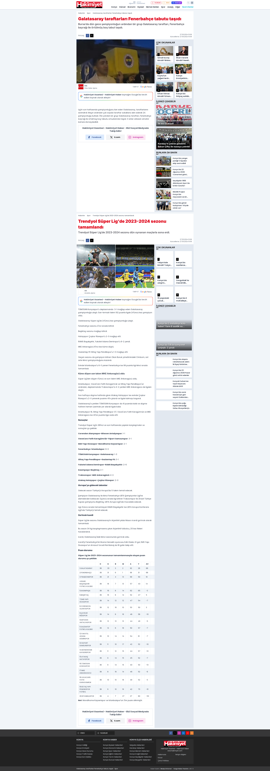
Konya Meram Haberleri (139, 751)
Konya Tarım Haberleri (112, 757)
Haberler (81, 13)
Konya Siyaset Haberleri (113, 745)
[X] (175, 733)
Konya (114, 7)
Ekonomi (131, 7)
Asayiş (170, 7)
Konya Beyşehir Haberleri (140, 760)
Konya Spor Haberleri (112, 751)
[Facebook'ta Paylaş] (87, 35)
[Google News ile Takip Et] (146, 87)
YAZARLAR (157, 3)
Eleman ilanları (152, 7)
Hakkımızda (162, 754)
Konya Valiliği (81, 745)
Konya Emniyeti (82, 748)
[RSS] (192, 733)
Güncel (122, 7)
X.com (117, 137)
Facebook (96, 137)
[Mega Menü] (192, 2)
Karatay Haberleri (137, 748)
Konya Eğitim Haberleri (112, 754)
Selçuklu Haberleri (137, 745)
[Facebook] (170, 733)
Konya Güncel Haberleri (113, 760)
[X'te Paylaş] (91, 35)
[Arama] (188, 2)
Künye (160, 758)
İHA (90, 87)
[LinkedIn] (183, 733)
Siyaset (140, 7)
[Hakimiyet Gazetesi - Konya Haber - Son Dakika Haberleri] (175, 744)
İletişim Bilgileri (181, 754)
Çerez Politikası (163, 761)
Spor (163, 7)
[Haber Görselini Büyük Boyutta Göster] (115, 61)
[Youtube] (187, 733)
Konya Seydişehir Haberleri (141, 757)
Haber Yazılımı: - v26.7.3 (172, 769)
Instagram (138, 137)
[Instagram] (179, 733)
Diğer (177, 7)
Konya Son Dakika (83, 757)
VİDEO (168, 3)
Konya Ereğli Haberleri (139, 754)
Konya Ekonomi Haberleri (113, 748)
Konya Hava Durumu (84, 751)
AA (89, 291)
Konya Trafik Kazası (84, 754)
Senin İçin (178, 3)
